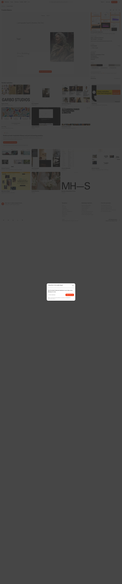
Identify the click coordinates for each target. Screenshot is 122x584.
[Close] (73, 285)
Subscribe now (69, 294)
